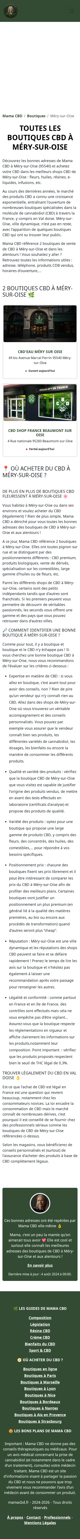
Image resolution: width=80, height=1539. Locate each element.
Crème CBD (40, 1337)
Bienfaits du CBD (40, 1343)
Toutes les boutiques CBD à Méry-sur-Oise (40, 137)
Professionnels (57, 1517)
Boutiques (36, 115)
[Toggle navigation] (72, 11)
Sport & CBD (40, 1350)
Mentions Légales (40, 1522)
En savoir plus (40, 1265)
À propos (15, 1517)
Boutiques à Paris (40, 1375)
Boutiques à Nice (40, 1395)
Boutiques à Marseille (40, 1382)
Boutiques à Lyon (40, 1388)
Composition (40, 1317)
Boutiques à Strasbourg (40, 1421)
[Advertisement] (40, 66)
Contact (33, 1517)
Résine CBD (40, 1330)
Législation (40, 1324)
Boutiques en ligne (40, 1368)
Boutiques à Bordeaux (40, 1401)
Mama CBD (12, 115)
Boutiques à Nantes (40, 1408)
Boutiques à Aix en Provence (40, 1414)
